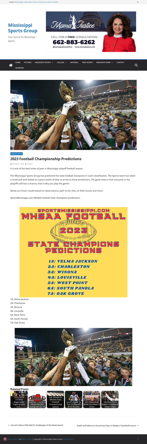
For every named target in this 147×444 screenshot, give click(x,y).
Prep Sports (87, 62)
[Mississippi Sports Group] (11, 65)
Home (17, 62)
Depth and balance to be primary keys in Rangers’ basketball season (106, 425)
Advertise (19, 68)
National (74, 62)
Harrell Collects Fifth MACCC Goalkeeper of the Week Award (37, 425)
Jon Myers (30, 164)
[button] (52, 62)
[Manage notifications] (5, 439)
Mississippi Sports (43, 62)
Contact (120, 62)
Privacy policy (69, 439)
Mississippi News (103, 62)
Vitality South (27, 439)
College (60, 62)
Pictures (27, 62)
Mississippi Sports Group (22, 28)
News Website (13, 439)
